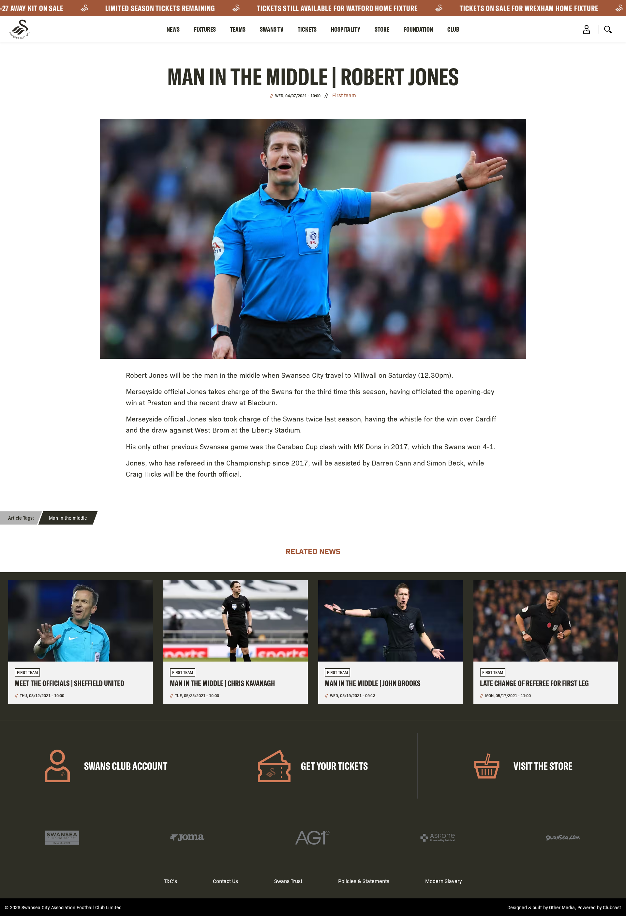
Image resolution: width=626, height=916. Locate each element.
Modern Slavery (443, 881)
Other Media (562, 907)
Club (453, 29)
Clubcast (612, 907)
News (173, 29)
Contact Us (225, 881)
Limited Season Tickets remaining (125, 8)
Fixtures (205, 29)
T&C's (170, 881)
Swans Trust (288, 881)
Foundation (418, 29)
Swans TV (271, 29)
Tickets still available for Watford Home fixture (301, 8)
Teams (238, 29)
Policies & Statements (363, 881)
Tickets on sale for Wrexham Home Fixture (493, 8)
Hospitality (345, 29)
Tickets (307, 29)
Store (382, 29)
